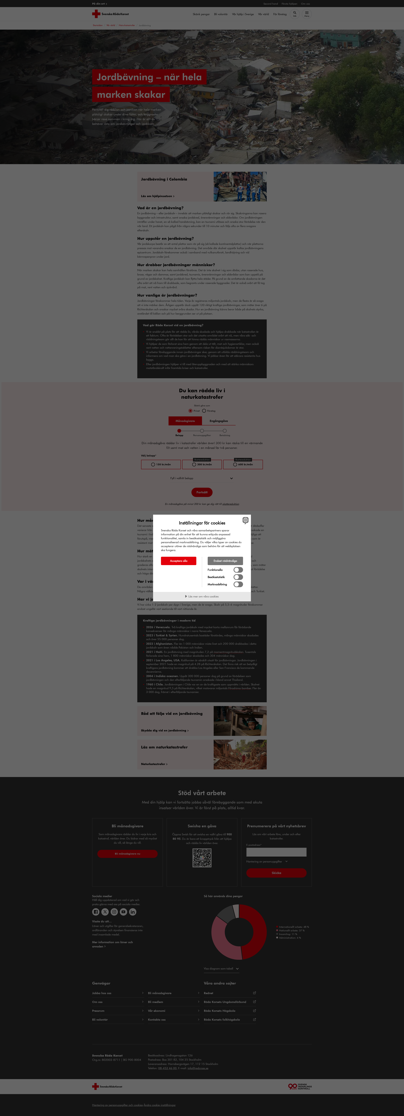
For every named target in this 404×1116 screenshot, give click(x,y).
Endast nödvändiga (225, 561)
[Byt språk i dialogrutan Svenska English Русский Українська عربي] (245, 520)
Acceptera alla (178, 561)
